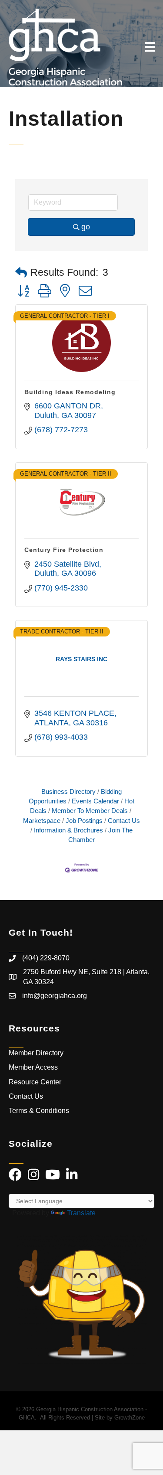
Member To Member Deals (90, 810)
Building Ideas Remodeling (70, 391)
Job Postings (84, 820)
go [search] (85, 226)
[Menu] (150, 47)
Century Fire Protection (63, 549)
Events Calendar (95, 801)
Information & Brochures (68, 830)
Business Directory (68, 791)
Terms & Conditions (40, 1110)
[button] (21, 273)
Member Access (33, 1067)
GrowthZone (129, 1417)
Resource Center (35, 1082)
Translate (81, 1213)
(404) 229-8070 (46, 958)
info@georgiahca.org (54, 995)
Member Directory (36, 1053)
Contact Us (124, 820)
